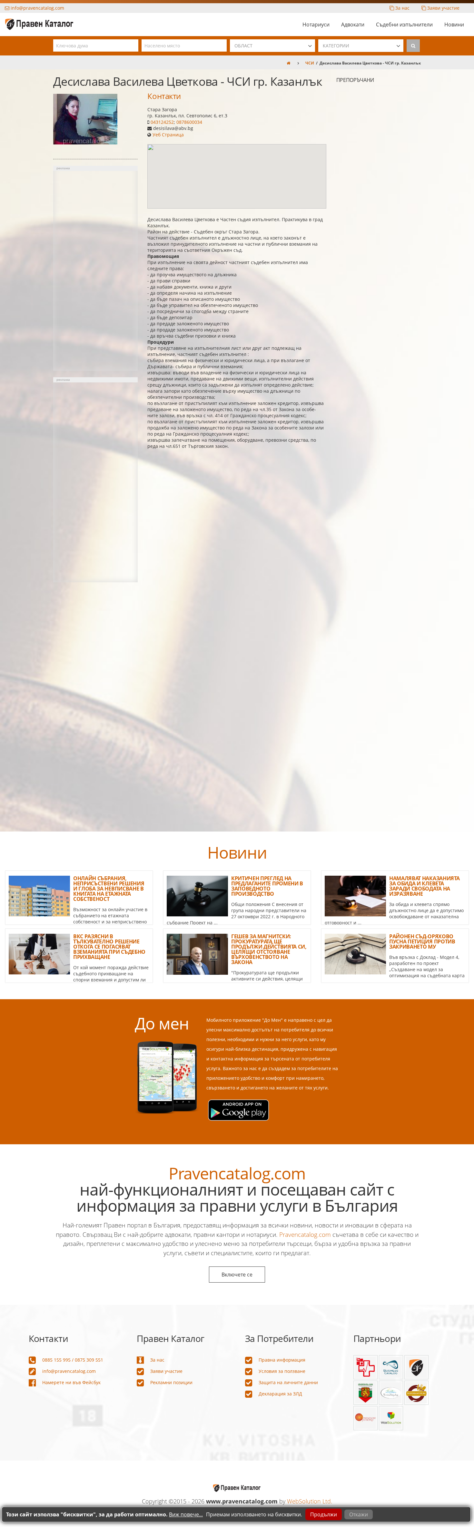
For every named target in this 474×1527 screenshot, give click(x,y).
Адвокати (352, 24)
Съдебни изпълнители (404, 24)
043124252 (162, 122)
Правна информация (282, 1360)
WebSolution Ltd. (309, 1501)
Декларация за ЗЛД (280, 1394)
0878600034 (189, 122)
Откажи (358, 1514)
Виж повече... (186, 1514)
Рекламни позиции (171, 1382)
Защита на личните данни (288, 1382)
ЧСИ (309, 63)
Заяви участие (442, 8)
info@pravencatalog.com (36, 8)
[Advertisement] (95, 271)
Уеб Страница (168, 135)
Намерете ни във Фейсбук (71, 1382)
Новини (454, 24)
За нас (402, 8)
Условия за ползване (282, 1371)
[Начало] (288, 63)
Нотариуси (316, 24)
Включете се (237, 1274)
